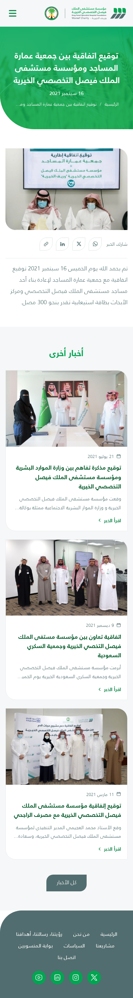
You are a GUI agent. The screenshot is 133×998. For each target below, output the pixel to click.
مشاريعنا (105, 945)
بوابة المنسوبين (35, 945)
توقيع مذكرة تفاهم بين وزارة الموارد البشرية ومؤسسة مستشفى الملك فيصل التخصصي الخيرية (68, 477)
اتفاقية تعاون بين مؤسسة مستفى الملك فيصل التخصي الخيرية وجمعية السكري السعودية (69, 646)
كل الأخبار (66, 882)
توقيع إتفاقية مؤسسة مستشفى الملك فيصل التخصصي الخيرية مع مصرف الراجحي (67, 810)
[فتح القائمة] (12, 13)
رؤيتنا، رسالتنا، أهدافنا (39, 934)
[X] (78, 244)
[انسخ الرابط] (46, 244)
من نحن (81, 934)
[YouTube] (39, 977)
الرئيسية (112, 103)
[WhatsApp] (95, 244)
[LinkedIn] (62, 244)
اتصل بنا (67, 957)
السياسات (74, 945)
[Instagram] (76, 977)
